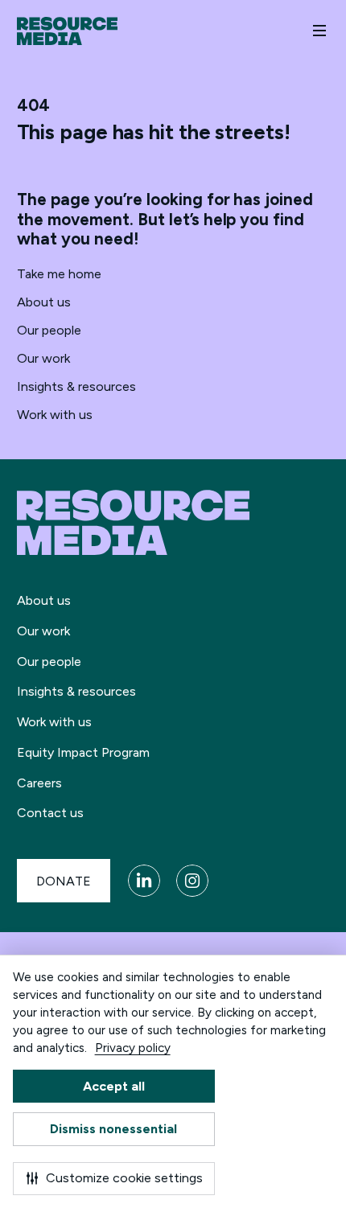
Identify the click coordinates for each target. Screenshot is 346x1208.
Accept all (114, 1086)
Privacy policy (133, 1048)
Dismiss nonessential (113, 1128)
